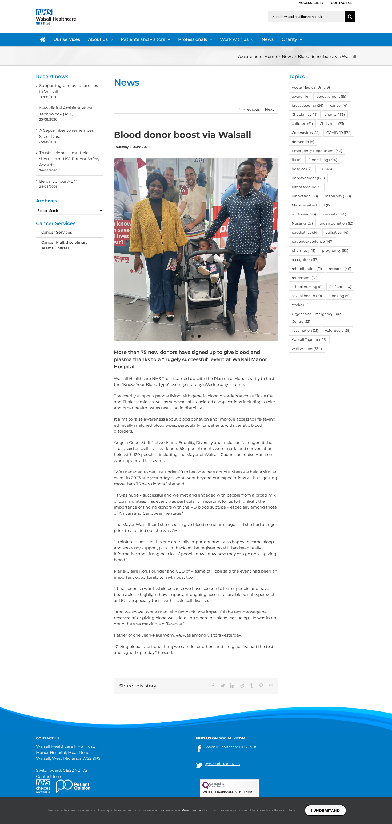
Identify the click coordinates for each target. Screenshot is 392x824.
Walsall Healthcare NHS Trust (230, 747)
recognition (305, 259)
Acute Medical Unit (311, 87)
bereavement (331, 96)
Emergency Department (317, 151)
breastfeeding (307, 105)
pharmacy (303, 250)
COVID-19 (338, 132)
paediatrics (305, 232)
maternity (338, 196)
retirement (304, 277)
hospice (301, 169)
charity (335, 114)
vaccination (305, 330)
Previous (251, 109)
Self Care (340, 287)
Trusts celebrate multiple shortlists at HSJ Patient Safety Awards (69, 158)
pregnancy (335, 250)
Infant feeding (307, 187)
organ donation (336, 223)
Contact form (49, 776)
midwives (304, 214)
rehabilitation (307, 268)
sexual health (307, 296)
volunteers (337, 330)
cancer (339, 105)
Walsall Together (309, 339)
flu (296, 160)
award (300, 96)
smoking (339, 296)
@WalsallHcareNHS (222, 764)
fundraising (322, 160)
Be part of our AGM (58, 181)
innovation (305, 196)
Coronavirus (305, 132)
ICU (325, 169)
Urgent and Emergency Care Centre (317, 317)
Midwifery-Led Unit (311, 205)
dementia (303, 141)
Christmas (332, 123)
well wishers (307, 348)
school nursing (307, 287)
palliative (336, 232)
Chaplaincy (305, 114)
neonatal (334, 214)
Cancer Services (56, 232)
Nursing (302, 223)
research (340, 268)
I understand (325, 810)
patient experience (312, 241)
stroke (300, 305)
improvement (308, 178)
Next (269, 109)
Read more (191, 810)
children (302, 123)
